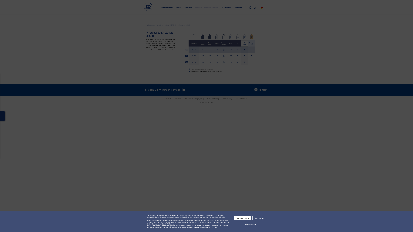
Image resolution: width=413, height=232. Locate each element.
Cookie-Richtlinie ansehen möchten (205, 227)
